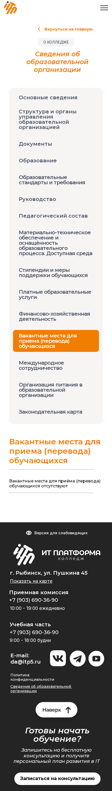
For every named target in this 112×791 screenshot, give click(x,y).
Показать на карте (31, 581)
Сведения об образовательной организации (41, 688)
